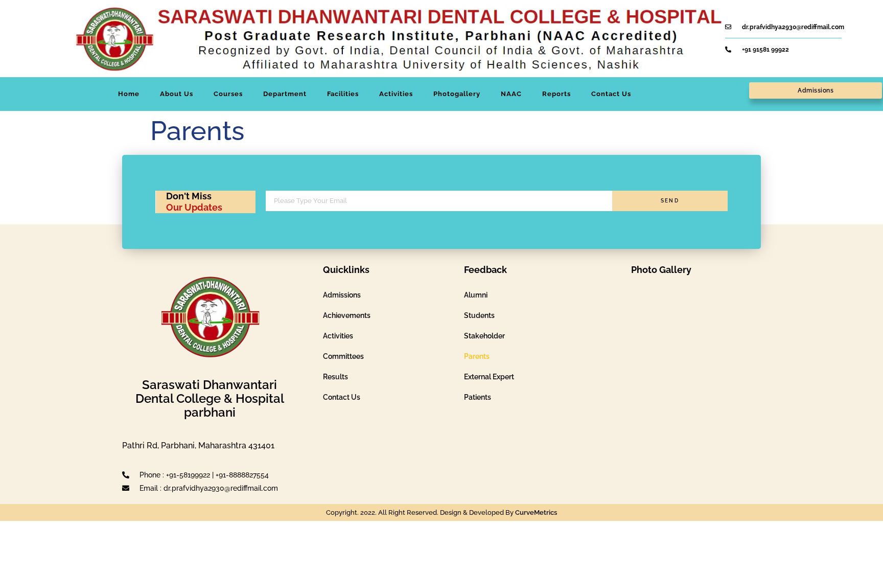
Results (335, 377)
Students (479, 315)
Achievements (346, 315)
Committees (343, 356)
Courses (228, 94)
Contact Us (611, 94)
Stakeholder (484, 336)
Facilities (343, 94)
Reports (556, 94)
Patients (477, 397)
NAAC (511, 94)
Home (129, 94)
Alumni (475, 295)
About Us (176, 94)
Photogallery (456, 94)
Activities (396, 94)
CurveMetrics (536, 512)
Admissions (342, 295)
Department (285, 94)
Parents (477, 356)
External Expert (489, 377)
